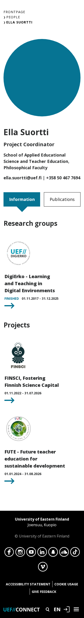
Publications (62, 199)
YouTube (31, 553)
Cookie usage (66, 584)
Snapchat (53, 553)
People (13, 17)
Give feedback (44, 591)
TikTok (75, 553)
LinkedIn (42, 553)
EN (57, 609)
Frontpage (14, 12)
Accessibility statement (28, 584)
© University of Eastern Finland (42, 528)
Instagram (20, 553)
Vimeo (43, 568)
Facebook (9, 553)
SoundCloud (64, 553)
